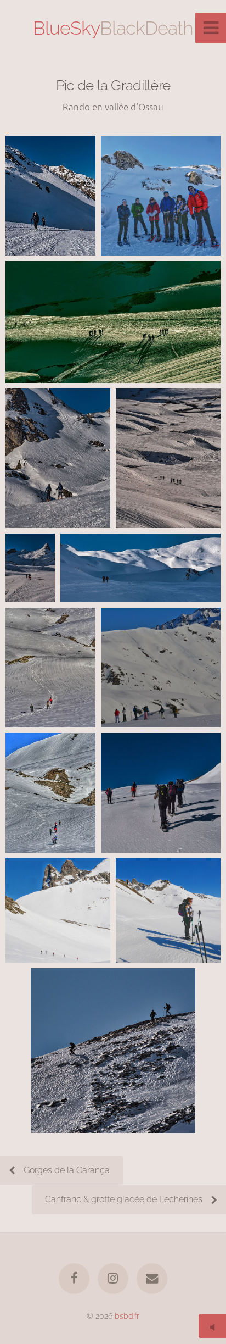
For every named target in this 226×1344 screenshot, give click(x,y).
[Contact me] (152, 1278)
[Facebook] (74, 1278)
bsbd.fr (127, 1315)
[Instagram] (113, 1278)
